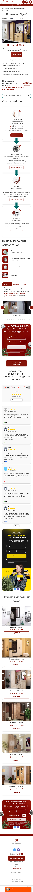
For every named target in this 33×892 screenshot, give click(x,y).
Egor (9, 447)
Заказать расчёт (16, 54)
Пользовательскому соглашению (13, 352)
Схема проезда (16, 868)
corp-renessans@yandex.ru (16, 861)
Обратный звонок (16, 858)
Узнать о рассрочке (16, 199)
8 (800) (16, 854)
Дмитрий (10, 506)
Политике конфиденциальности (17, 823)
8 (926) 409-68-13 (17, 128)
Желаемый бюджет (17, 341)
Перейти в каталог (16, 232)
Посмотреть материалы (16, 363)
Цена (5, 284)
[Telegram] (15, 589)
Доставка (16, 284)
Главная (5, 8)
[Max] (18, 589)
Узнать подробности (27, 83)
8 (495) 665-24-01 (17, 126)
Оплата (25, 284)
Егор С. (10, 467)
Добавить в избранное (16, 872)
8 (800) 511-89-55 (17, 123)
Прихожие (13, 8)
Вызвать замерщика (16, 167)
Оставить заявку (16, 135)
